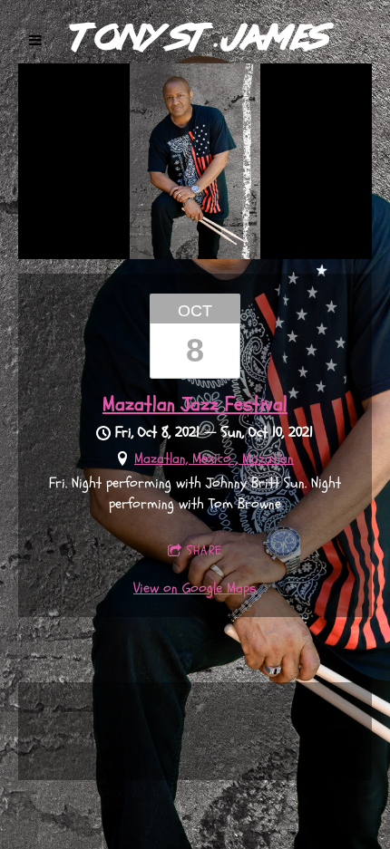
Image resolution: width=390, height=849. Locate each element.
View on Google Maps (195, 588)
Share (204, 550)
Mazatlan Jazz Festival (195, 404)
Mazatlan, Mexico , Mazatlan (214, 458)
